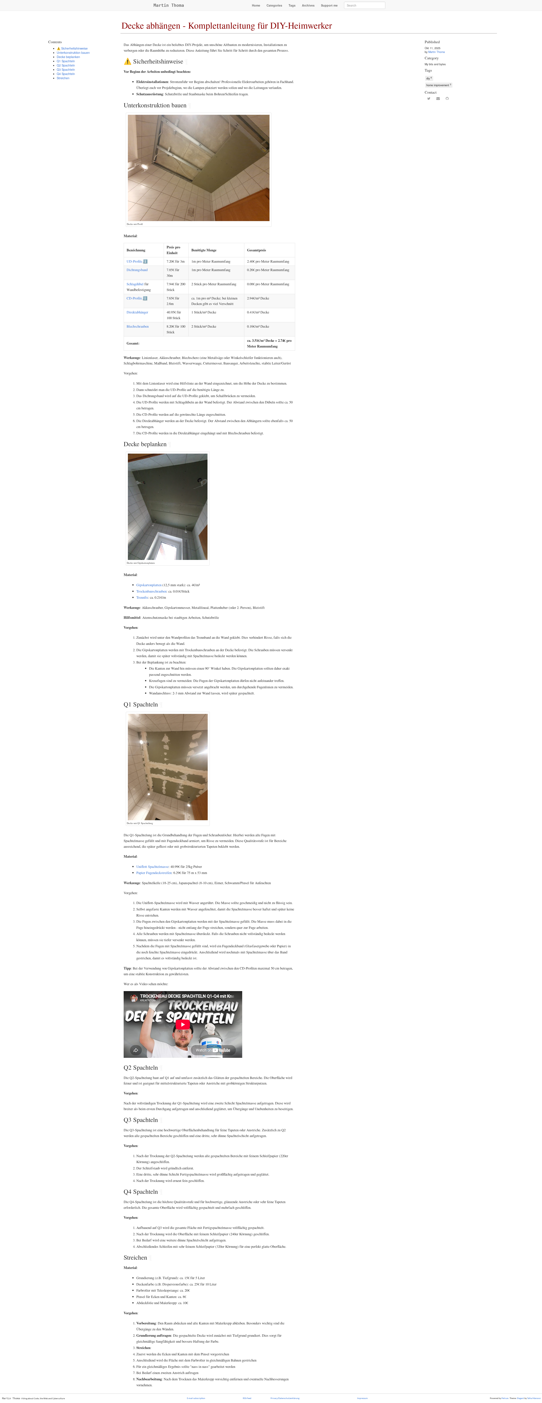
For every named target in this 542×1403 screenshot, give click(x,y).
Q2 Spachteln (66, 65)
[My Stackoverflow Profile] (456, 99)
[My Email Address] (438, 99)
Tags (292, 5)
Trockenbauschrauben (151, 591)
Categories (274, 5)
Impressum (362, 1398)
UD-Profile (134, 261)
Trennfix (142, 597)
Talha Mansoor (534, 1398)
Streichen (63, 78)
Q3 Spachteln (66, 69)
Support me (329, 5)
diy (429, 78)
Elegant (520, 1398)
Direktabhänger (137, 312)
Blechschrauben (138, 326)
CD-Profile (134, 298)
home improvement (438, 85)
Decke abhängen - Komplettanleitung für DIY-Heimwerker (227, 25)
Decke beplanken (68, 57)
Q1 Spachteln (66, 61)
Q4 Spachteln (66, 74)
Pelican (505, 1398)
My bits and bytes (435, 64)
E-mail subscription (196, 1398)
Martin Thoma (168, 5)
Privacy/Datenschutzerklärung (285, 1398)
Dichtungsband (137, 269)
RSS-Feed (247, 1398)
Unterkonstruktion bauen (73, 52)
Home (256, 5)
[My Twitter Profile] (429, 99)
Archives (308, 5)
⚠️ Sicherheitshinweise (72, 48)
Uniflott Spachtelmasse (152, 866)
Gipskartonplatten (149, 584)
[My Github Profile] (447, 99)
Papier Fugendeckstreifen (153, 872)
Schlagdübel (135, 283)
